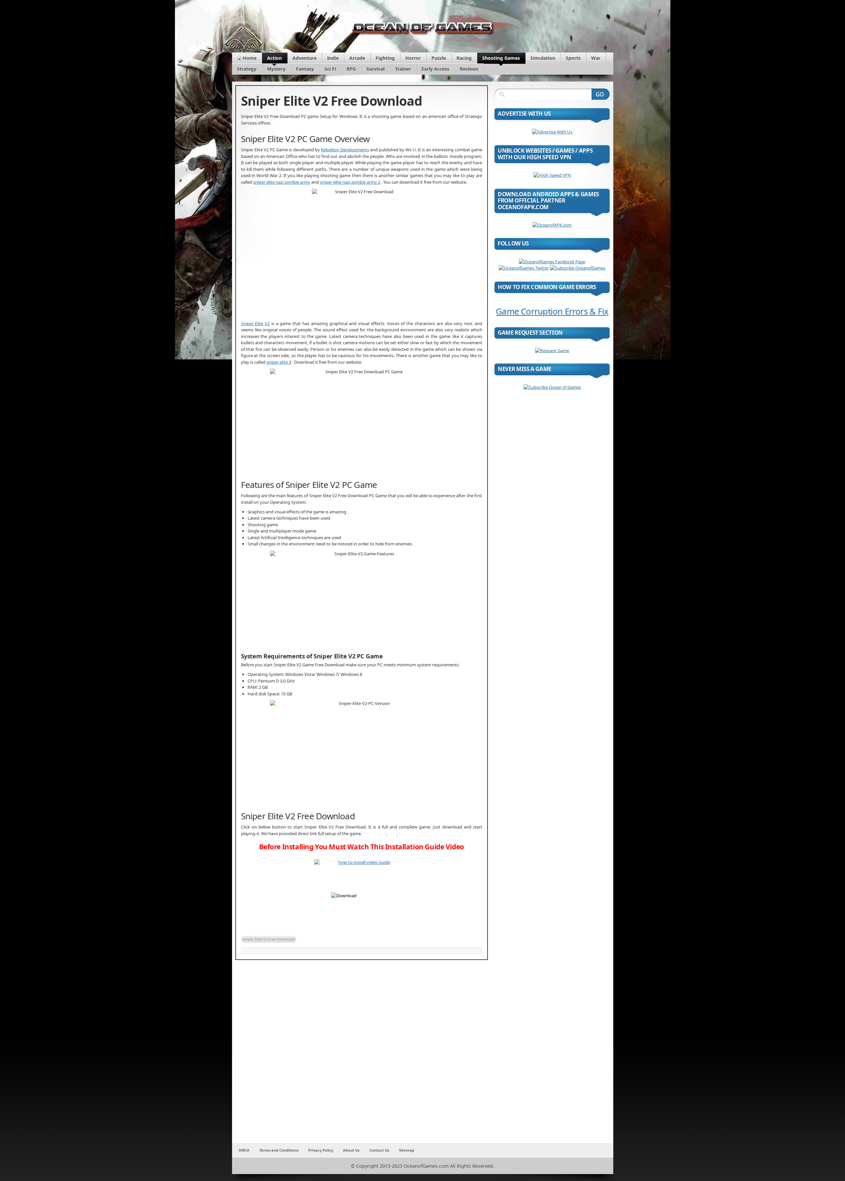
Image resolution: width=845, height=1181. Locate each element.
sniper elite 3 (278, 362)
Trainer (403, 69)
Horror (413, 58)
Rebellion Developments (345, 150)
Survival (375, 69)
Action (274, 58)
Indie (333, 58)
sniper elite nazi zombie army (281, 182)
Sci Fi (330, 69)
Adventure (304, 58)
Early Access (435, 69)
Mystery (276, 69)
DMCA (244, 1150)
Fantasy (305, 69)
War (595, 58)
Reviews (469, 69)
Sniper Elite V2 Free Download (269, 939)
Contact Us (379, 1150)
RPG (351, 69)
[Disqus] (361, 1055)
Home (249, 58)
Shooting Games (501, 58)
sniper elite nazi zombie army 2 (350, 182)
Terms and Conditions (278, 1150)
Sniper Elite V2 (255, 323)
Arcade (357, 58)
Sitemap (406, 1150)
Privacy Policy (320, 1150)
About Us (351, 1150)
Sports (573, 58)
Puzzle (438, 58)
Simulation (542, 58)
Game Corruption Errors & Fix (552, 311)
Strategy (246, 69)
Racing (464, 58)
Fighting (385, 58)
